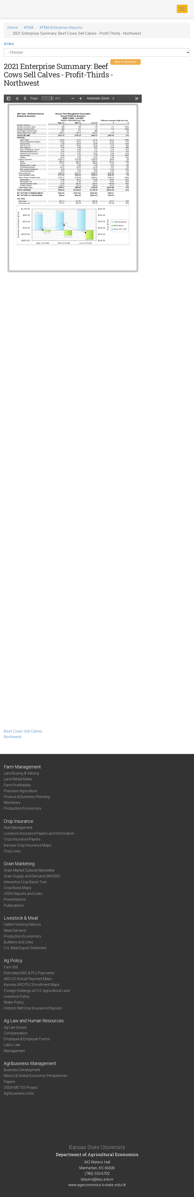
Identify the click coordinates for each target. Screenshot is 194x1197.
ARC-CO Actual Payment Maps (28, 979)
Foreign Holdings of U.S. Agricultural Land (37, 991)
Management (14, 1051)
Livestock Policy (17, 996)
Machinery (12, 803)
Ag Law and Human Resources (34, 1020)
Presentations (15, 899)
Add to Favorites (125, 61)
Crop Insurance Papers (22, 839)
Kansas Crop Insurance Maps (27, 845)
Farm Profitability (17, 785)
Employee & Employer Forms (27, 1039)
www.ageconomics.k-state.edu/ (97, 1185)
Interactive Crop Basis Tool (25, 882)
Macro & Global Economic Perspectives (35, 1076)
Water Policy (14, 1002)
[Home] (20, 9)
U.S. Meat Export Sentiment (25, 948)
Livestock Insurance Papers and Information (39, 833)
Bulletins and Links (18, 942)
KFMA (29, 27)
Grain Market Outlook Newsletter (29, 870)
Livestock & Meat (21, 918)
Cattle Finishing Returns (22, 924)
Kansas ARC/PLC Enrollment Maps (31, 985)
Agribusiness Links (19, 1093)
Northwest (12, 737)
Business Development (22, 1070)
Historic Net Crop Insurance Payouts (33, 1008)
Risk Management (18, 828)
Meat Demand (15, 930)
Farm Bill (11, 967)
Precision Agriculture (20, 791)
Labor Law (12, 1045)
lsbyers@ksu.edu (97, 1179)
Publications (14, 905)
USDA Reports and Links (23, 894)
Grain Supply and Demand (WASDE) (32, 876)
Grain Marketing (19, 863)
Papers (9, 1082)
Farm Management (22, 766)
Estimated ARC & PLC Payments (29, 973)
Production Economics (22, 808)
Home (13, 27)
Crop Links (12, 851)
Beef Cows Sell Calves (23, 731)
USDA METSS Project (21, 1087)
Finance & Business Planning (27, 797)
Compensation (16, 1033)
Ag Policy (13, 960)
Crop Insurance (18, 821)
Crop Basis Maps (17, 888)
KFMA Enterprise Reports (61, 27)
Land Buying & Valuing (21, 773)
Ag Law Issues (15, 1027)
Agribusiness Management (30, 1063)
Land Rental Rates (18, 779)
